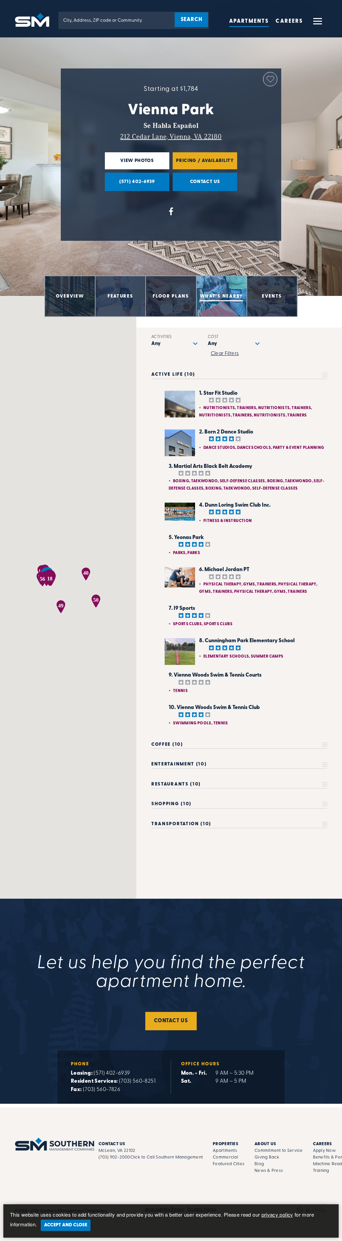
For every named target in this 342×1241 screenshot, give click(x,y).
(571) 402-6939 (112, 1073)
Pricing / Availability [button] (203, 163)
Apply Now (324, 1150)
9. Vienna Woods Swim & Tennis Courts (215, 675)
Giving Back (266, 1157)
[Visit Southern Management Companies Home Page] (54, 1144)
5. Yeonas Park (186, 537)
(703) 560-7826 (101, 1089)
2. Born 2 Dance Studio (226, 432)
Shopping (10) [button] (171, 804)
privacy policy (277, 1214)
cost (213, 337)
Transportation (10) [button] (181, 824)
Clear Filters (225, 353)
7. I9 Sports (182, 608)
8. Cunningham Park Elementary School (247, 641)
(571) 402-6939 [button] (130, 185)
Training (321, 1171)
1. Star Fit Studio (218, 393)
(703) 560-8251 (137, 1081)
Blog (259, 1164)
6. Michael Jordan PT (224, 569)
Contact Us (171, 1021)
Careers (289, 21)
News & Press (268, 1171)
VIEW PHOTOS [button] (129, 163)
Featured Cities (228, 1164)
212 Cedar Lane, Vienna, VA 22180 (171, 137)
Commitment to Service (278, 1150)
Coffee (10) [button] (167, 744)
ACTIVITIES (161, 337)
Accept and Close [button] (65, 1225)
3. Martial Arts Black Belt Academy (210, 466)
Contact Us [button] (196, 185)
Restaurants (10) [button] (176, 784)
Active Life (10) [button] (173, 374)
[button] (317, 24)
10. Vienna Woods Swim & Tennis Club (214, 707)
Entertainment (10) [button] (178, 764)
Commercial (225, 1157)
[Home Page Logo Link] (33, 19)
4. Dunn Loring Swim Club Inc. (235, 505)
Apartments (249, 21)
